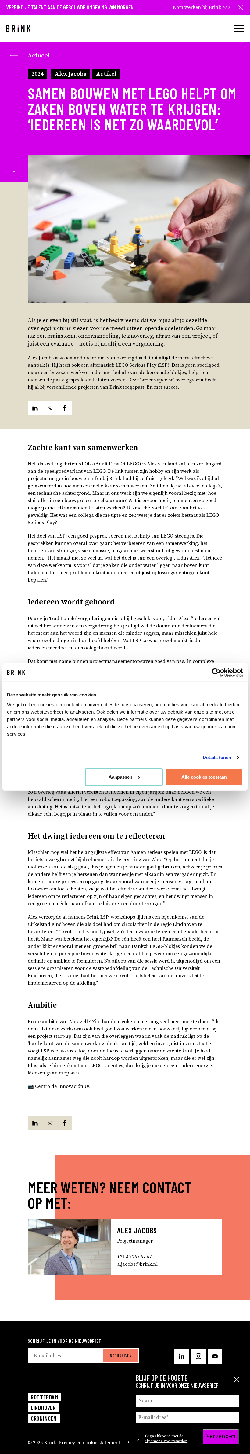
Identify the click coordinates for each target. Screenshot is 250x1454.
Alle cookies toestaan (204, 776)
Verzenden (221, 1436)
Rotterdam (44, 1397)
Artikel (106, 74)
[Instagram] (198, 1356)
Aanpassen (120, 776)
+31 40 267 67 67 (134, 1257)
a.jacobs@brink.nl (137, 1264)
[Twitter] (49, 408)
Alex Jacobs (70, 74)
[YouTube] (215, 1356)
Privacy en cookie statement (89, 1443)
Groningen (44, 1418)
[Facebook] (64, 408)
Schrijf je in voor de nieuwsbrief (64, 1341)
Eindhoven (43, 1407)
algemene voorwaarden (166, 1440)
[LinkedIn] (35, 408)
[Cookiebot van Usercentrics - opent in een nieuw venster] (216, 672)
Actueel (39, 56)
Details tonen (217, 757)
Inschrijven (120, 1355)
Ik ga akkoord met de (166, 1438)
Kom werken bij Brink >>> (201, 7)
